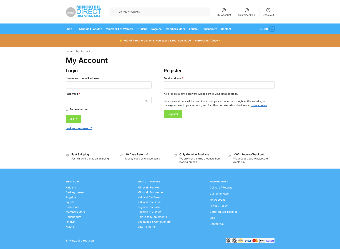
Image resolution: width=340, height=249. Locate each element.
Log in (73, 118)
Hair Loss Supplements (152, 217)
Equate (70, 202)
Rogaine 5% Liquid (149, 212)
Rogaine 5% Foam (149, 207)
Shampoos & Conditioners (154, 221)
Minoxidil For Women (151, 192)
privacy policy (258, 105)
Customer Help (247, 14)
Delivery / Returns (221, 187)
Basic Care (72, 207)
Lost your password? (79, 128)
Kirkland (71, 187)
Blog (212, 217)
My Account (224, 14)
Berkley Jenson (75, 192)
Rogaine (71, 197)
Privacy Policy (219, 205)
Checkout (268, 14)
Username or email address (89, 78)
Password (78, 93)
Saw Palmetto (146, 226)
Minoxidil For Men (149, 187)
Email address (179, 78)
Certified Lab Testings (224, 211)
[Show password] (147, 101)
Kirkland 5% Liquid (149, 202)
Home (69, 51)
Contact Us (217, 224)
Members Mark (75, 212)
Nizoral (70, 226)
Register (173, 114)
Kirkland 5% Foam (149, 197)
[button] (267, 29)
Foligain (70, 221)
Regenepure (73, 217)
